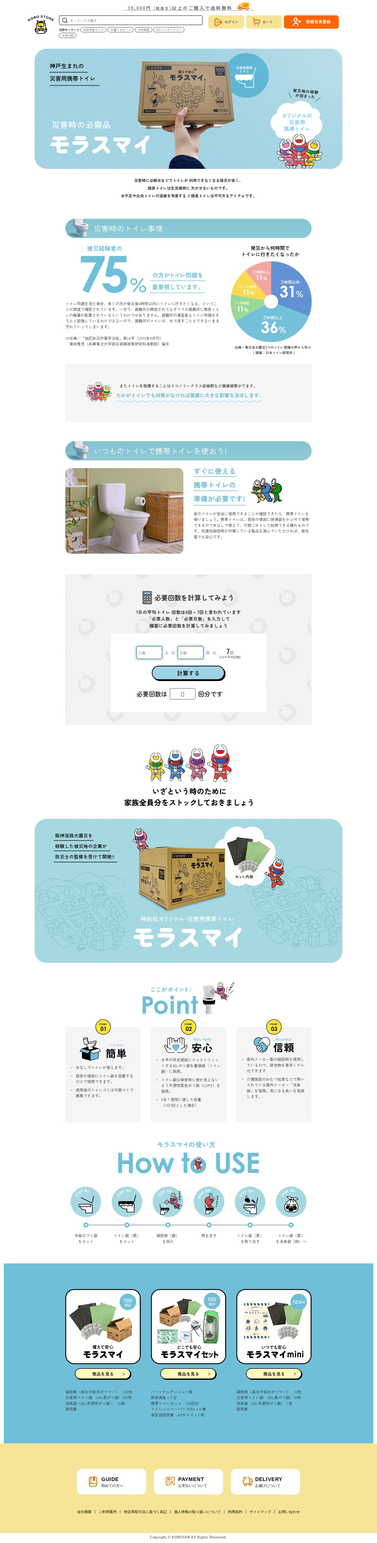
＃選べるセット (120, 29)
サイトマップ (260, 1512)
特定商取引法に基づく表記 (145, 1512)
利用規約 (235, 1512)
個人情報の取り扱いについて (197, 1512)
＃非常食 (144, 29)
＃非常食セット (93, 29)
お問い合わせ (289, 1512)
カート (267, 21)
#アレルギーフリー (169, 29)
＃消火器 (68, 35)
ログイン (231, 21)
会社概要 (84, 1512)
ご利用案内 (108, 1512)
